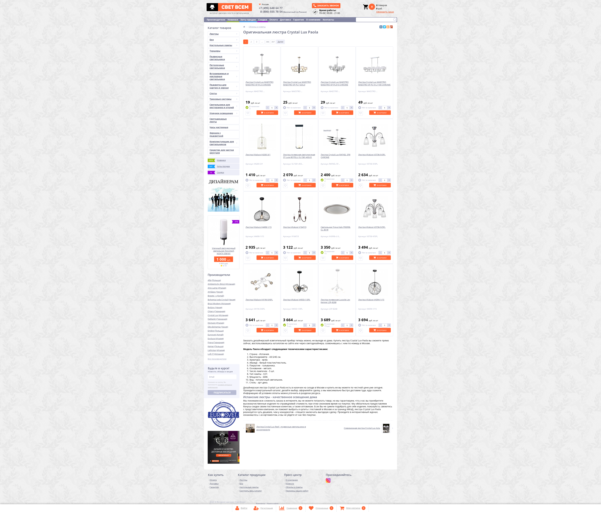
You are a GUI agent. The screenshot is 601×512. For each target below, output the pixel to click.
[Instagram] (328, 480)
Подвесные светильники (217, 58)
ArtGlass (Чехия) (215, 291)
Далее (280, 41)
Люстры (214, 33)
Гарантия (298, 19)
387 (273, 41)
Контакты (328, 19)
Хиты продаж (248, 19)
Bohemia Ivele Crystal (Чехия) (221, 299)
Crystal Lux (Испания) (218, 315)
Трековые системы (220, 99)
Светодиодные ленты (218, 120)
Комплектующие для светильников (222, 143)
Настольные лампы (221, 45)
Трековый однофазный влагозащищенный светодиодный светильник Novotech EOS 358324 (223, 252)
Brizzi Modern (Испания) (219, 303)
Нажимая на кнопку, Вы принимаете (220, 385)
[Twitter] (384, 26)
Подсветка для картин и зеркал (219, 86)
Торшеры (215, 50)
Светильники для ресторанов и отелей (222, 106)
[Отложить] (248, 113)
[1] (221, 265)
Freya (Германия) (216, 342)
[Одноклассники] (387, 26)
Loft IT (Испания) (216, 354)
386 (267, 41)
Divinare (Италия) (216, 322)
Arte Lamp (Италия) (217, 287)
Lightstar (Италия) (216, 350)
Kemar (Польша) (215, 346)
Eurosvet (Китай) (215, 334)
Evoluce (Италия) (216, 338)
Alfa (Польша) (214, 280)
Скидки (262, 19)
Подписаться (222, 392)
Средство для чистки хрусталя (222, 151)
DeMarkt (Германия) (217, 319)
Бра (212, 39)
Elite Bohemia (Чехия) (218, 326)
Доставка (285, 19)
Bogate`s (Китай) (216, 295)
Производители (216, 19)
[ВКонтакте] (381, 26)
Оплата (273, 19)
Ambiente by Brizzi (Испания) (221, 284)
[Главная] (244, 26)
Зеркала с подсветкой (216, 134)
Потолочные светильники (217, 66)
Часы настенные (219, 127)
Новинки (233, 19)
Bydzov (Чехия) (215, 307)
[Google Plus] (391, 26)
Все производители (217, 359)
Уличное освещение (221, 113)
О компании (313, 19)
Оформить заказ (385, 11)
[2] (223, 265)
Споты (213, 93)
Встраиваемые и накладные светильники (219, 76)
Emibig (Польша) (216, 330)
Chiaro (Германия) (216, 311)
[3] (226, 265)
